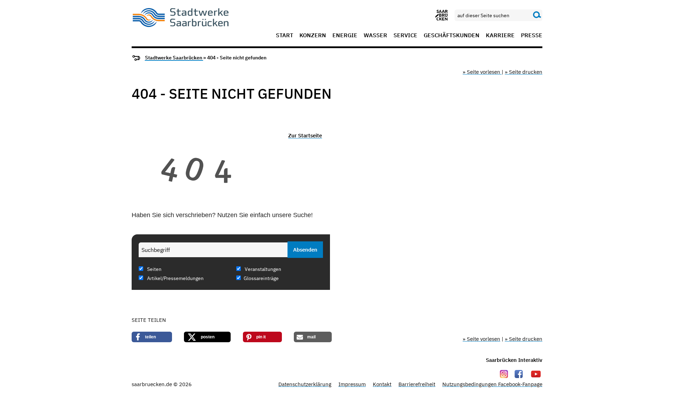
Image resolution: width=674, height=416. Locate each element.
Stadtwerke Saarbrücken (174, 57)
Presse (531, 35)
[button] (152, 337)
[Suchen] (537, 15)
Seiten (153, 269)
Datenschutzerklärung (304, 384)
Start (284, 35)
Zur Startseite (305, 135)
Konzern (312, 35)
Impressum (352, 384)
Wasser (375, 35)
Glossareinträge (261, 278)
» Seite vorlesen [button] (482, 72)
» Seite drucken (523, 72)
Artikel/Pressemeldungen (175, 278)
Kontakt (382, 384)
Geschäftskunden (452, 35)
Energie (344, 35)
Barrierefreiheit (416, 384)
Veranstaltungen (262, 269)
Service (405, 35)
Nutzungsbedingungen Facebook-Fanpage (492, 384)
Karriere (500, 35)
